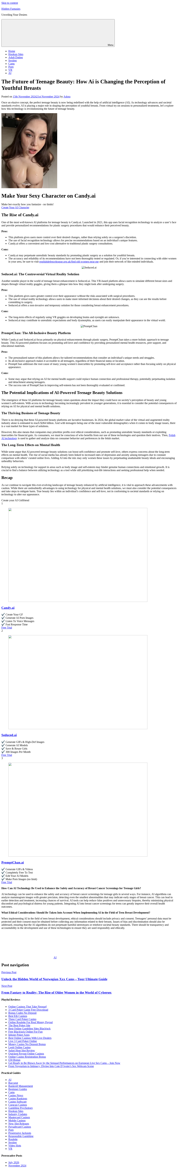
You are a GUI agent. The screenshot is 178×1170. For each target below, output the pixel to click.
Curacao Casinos (17, 1104)
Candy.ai (7, 608)
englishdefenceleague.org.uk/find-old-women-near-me (69, 261)
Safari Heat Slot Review (21, 1050)
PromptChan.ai (12, 862)
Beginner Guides (17, 1089)
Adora (66, 96)
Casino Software (17, 1101)
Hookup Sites (15, 54)
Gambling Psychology (20, 1107)
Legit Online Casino (19, 1047)
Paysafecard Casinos (19, 1126)
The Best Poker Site (19, 1025)
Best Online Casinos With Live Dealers (29, 1037)
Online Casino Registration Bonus (27, 1056)
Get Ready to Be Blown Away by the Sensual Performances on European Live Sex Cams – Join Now (64, 1063)
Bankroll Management (20, 1086)
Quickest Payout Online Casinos (26, 1053)
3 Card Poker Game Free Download (28, 1009)
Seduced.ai (9, 735)
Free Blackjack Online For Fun (25, 1031)
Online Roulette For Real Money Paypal (30, 1022)
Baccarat (13, 1082)
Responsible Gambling (20, 1136)
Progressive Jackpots (19, 1133)
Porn (11, 66)
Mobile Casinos (17, 1120)
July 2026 (13, 1162)
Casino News (15, 1095)
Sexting (12, 60)
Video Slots (14, 1145)
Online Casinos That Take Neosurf (27, 1006)
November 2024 (17, 1165)
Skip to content (9, 2)
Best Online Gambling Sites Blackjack (29, 1028)
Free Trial (6, 627)
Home (11, 51)
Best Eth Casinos (17, 1016)
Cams (11, 63)
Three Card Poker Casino (22, 1019)
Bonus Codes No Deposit (22, 1012)
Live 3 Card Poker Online (22, 1041)
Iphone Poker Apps (19, 1034)
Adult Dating (15, 57)
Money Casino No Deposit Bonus (27, 1044)
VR (10, 69)
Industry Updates (17, 1114)
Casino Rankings (17, 1098)
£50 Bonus (14, 1059)
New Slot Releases (18, 1123)
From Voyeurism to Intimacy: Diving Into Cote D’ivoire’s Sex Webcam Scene (51, 1066)
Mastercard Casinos (19, 1117)
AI (9, 73)
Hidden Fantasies (10, 8)
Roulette (13, 1139)
